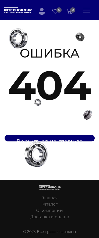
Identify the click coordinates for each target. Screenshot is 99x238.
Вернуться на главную (49, 139)
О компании (49, 210)
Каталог (49, 204)
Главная (49, 197)
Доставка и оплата (49, 216)
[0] (69, 12)
